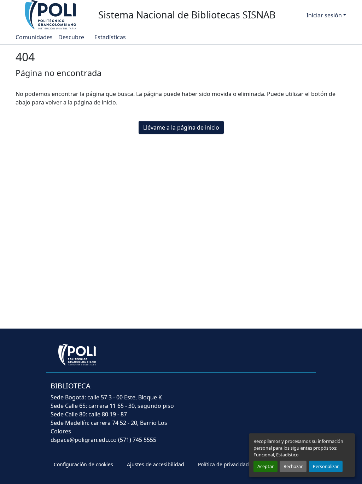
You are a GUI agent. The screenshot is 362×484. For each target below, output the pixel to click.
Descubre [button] (71, 37)
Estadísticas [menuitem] (109, 37)
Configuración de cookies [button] (83, 464)
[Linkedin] (291, 390)
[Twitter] (260, 390)
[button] (51, 14)
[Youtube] (275, 390)
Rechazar (293, 466)
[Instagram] (306, 390)
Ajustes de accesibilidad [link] (155, 464)
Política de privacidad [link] (223, 464)
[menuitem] (73, 37)
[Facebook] (244, 390)
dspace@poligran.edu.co (84, 440)
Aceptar (265, 466)
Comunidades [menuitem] (34, 37)
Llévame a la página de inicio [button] (181, 127)
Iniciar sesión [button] (324, 15)
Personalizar (326, 466)
